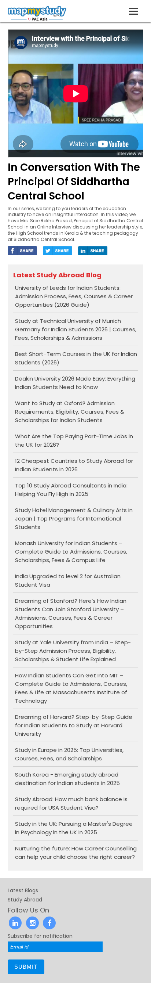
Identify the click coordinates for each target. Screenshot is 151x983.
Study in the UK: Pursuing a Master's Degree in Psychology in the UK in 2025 (74, 828)
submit (25, 967)
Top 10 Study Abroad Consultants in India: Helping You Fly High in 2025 (71, 490)
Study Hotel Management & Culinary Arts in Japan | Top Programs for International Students (74, 518)
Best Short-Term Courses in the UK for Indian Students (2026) (76, 358)
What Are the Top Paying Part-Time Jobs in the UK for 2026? (74, 440)
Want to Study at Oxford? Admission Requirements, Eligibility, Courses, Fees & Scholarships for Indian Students (69, 411)
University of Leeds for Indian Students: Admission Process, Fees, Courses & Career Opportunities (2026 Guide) (74, 296)
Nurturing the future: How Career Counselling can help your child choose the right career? (76, 853)
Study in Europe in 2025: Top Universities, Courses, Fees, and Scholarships (69, 754)
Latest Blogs (23, 890)
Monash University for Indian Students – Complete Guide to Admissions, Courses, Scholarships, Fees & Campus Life (71, 551)
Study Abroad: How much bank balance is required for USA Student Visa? (71, 803)
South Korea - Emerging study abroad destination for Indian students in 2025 (67, 779)
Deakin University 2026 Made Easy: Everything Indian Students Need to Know (75, 383)
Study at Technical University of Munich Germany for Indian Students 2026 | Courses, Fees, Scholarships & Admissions (75, 329)
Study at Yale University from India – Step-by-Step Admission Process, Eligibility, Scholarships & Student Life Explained (73, 650)
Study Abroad (25, 899)
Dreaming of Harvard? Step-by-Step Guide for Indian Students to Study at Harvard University (73, 725)
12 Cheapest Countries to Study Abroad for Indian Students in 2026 (74, 465)
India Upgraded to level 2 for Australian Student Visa (68, 580)
